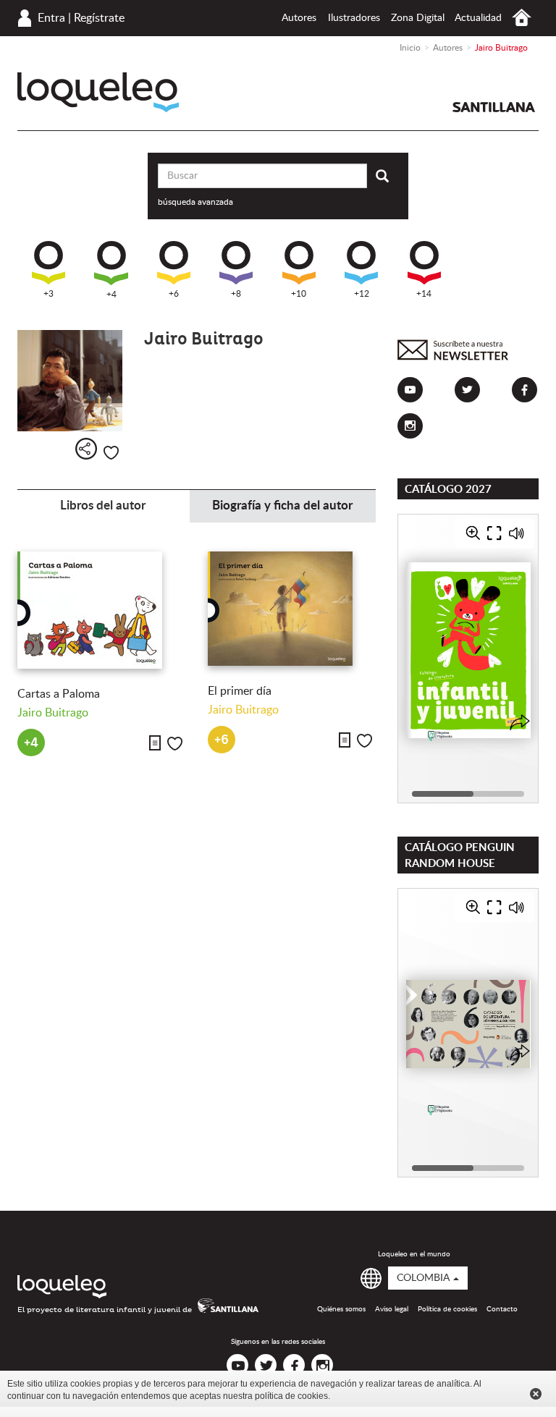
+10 (298, 293)
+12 (361, 293)
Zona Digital (418, 18)
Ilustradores (354, 18)
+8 (236, 293)
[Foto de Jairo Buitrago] (69, 381)
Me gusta (111, 453)
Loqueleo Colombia (98, 92)
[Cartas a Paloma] (101, 610)
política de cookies (291, 1396)
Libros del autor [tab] (103, 505)
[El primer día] (292, 608)
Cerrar (536, 1394)
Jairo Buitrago (52, 713)
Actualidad (478, 18)
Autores (299, 18)
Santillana (493, 107)
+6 (174, 293)
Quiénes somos (341, 1309)
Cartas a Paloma (58, 694)
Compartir (86, 449)
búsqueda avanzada (195, 202)
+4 (111, 294)
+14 (423, 293)
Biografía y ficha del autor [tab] (282, 505)
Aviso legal (391, 1309)
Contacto (502, 1309)
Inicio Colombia (521, 18)
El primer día (239, 691)
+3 (48, 293)
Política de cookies (447, 1309)
